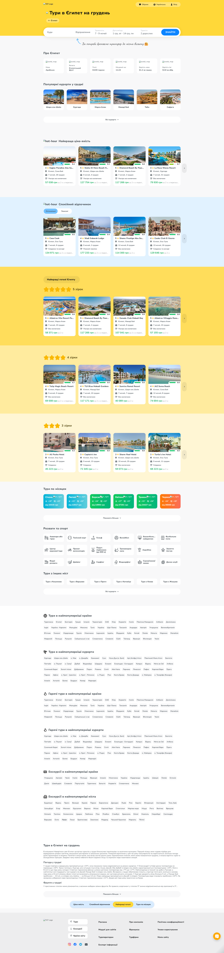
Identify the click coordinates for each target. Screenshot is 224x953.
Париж (47, 675)
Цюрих (79, 814)
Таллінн (57, 814)
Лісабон (105, 814)
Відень (148, 664)
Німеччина (89, 633)
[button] (159, 4)
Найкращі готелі (123, 904)
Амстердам (161, 803)
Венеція (75, 803)
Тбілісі (141, 820)
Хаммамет (95, 658)
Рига (152, 808)
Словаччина (98, 639)
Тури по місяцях (143, 904)
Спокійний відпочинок (99, 904)
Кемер (82, 680)
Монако (135, 783)
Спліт (106, 669)
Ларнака (126, 669)
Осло (57, 820)
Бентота (168, 658)
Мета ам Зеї (159, 664)
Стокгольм (120, 808)
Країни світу (79, 935)
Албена (170, 664)
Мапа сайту (163, 937)
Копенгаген (68, 814)
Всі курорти (110, 119)
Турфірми (133, 937)
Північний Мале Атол (153, 658)
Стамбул (115, 814)
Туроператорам (105, 937)
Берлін (138, 803)
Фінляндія (147, 639)
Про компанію (136, 922)
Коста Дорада (133, 675)
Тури (75, 921)
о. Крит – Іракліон (68, 675)
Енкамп (108, 664)
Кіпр (114, 622)
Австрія (143, 627)
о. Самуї (68, 664)
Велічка (160, 808)
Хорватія (122, 622)
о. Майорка (146, 675)
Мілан (95, 808)
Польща (58, 639)
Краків (84, 803)
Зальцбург (48, 808)
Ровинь (98, 669)
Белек (65, 680)
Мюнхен (66, 808)
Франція (136, 639)
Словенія (109, 639)
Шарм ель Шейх (61, 658)
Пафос (146, 669)
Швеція (155, 778)
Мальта (154, 633)
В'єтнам (47, 633)
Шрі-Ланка (111, 627)
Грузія (79, 633)
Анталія (56, 680)
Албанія (159, 622)
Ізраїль (110, 633)
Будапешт (48, 803)
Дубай (77, 664)
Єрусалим (77, 808)
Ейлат (135, 814)
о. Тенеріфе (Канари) (163, 675)
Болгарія (68, 622)
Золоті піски (66, 669)
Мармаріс (92, 680)
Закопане (94, 820)
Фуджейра (87, 664)
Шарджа (98, 664)
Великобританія (168, 627)
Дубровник (79, 669)
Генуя (72, 820)
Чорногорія (97, 622)
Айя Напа (116, 669)
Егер (58, 808)
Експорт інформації (107, 944)
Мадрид (104, 820)
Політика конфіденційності (171, 922)
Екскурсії (77, 928)
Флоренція (148, 803)
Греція (78, 622)
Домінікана (170, 622)
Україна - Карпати (58, 627)
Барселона (103, 803)
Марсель (132, 820)
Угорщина (153, 627)
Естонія (173, 778)
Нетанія (47, 814)
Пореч (89, 669)
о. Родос (101, 675)
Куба (129, 633)
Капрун (139, 664)
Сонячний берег (51, 669)
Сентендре (168, 814)
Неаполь (145, 814)
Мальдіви (73, 627)
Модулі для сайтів (107, 929)
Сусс (104, 658)
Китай (136, 633)
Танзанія (123, 627)
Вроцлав (169, 808)
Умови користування (168, 929)
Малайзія (174, 633)
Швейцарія (56, 783)
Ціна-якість (78, 904)
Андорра (133, 627)
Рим (109, 675)
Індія (46, 627)
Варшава (48, 820)
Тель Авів (173, 803)
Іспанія (86, 622)
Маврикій (48, 639)
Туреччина (48, 622)
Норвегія (112, 783)
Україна (101, 627)
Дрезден (114, 803)
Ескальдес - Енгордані (123, 664)
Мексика (83, 627)
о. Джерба (83, 658)
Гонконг (57, 633)
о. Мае (73, 658)
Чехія (157, 639)
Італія (131, 622)
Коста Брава (119, 675)
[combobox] (159, 4)
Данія (46, 783)
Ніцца (144, 808)
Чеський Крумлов (118, 820)
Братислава (82, 820)
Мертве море (133, 808)
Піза (97, 814)
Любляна (89, 814)
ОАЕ (107, 622)
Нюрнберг (156, 814)
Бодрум (74, 680)
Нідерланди (68, 633)
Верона (87, 808)
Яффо (64, 820)
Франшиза (134, 929)
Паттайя (47, 664)
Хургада (47, 658)
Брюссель (126, 814)
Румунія (68, 639)
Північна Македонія (145, 622)
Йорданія (120, 633)
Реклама (102, 922)
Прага (169, 669)
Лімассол (137, 669)
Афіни (55, 675)
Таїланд (127, 639)
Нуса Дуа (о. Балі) (116, 658)
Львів (123, 803)
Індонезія (100, 633)
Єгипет (54, 20)
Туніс (92, 627)
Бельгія (102, 783)
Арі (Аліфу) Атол (134, 658)
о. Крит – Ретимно (86, 675)
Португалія (79, 783)
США (118, 639)
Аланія (47, 680)
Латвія (145, 633)
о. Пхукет (58, 664)
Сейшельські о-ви (82, 639)
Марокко (163, 633)
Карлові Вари (157, 669)
